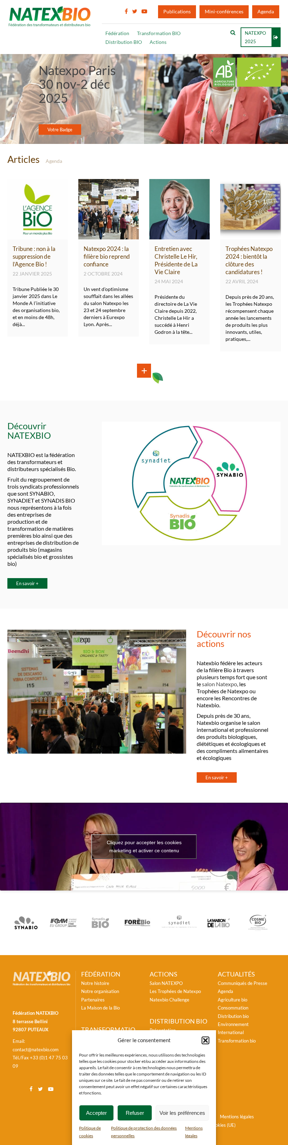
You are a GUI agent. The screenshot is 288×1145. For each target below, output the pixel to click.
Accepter (96, 1113)
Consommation (233, 1007)
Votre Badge (59, 129)
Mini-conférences (224, 11)
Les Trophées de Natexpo (175, 991)
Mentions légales (237, 1116)
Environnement (233, 1024)
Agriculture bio (232, 999)
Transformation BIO (159, 33)
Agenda (265, 11)
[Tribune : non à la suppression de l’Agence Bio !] (37, 236)
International (231, 1032)
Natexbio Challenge (169, 999)
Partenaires (93, 999)
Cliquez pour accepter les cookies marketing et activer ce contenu (144, 846)
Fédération (117, 33)
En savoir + (27, 583)
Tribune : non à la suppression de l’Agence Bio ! (34, 256)
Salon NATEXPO (166, 983)
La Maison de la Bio (100, 1007)
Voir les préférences (182, 1113)
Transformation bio (237, 1040)
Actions (158, 42)
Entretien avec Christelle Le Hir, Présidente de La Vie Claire (176, 260)
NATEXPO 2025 (255, 37)
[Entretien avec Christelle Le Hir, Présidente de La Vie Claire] (179, 236)
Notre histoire (95, 983)
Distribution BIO (123, 42)
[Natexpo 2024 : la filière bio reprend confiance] (108, 236)
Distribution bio (233, 1016)
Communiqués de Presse (242, 983)
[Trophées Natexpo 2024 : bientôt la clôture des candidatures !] (250, 236)
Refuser (135, 1113)
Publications (177, 11)
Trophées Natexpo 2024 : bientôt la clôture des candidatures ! (249, 260)
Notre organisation (100, 991)
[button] (205, 1040)
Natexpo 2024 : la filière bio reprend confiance (107, 256)
